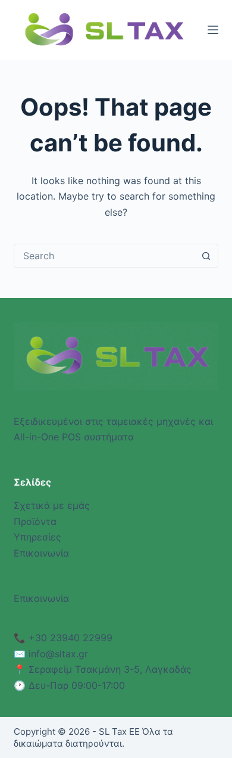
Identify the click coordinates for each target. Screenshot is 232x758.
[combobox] (104, 256)
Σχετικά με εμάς (52, 505)
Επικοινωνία (41, 553)
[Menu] (213, 29)
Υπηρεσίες (37, 537)
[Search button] (206, 255)
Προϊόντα (35, 521)
